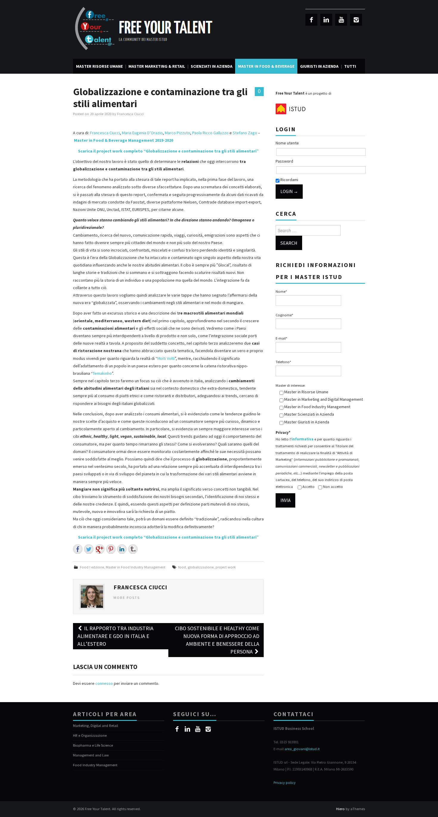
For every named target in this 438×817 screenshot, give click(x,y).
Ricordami (288, 179)
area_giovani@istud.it (302, 749)
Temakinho (102, 373)
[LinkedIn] (326, 20)
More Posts (127, 597)
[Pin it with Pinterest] (111, 549)
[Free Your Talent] (146, 29)
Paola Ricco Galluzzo (210, 132)
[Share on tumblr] (133, 549)
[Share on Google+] (100, 549)
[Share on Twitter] (89, 549)
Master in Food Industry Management (135, 567)
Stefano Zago (245, 132)
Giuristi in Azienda (319, 66)
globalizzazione (201, 567)
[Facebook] (311, 20)
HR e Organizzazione (90, 735)
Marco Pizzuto (177, 132)
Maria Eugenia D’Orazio (142, 132)
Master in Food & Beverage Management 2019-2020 (123, 140)
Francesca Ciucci (130, 114)
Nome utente (287, 143)
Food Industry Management (95, 765)
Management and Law (91, 755)
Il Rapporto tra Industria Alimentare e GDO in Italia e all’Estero (115, 636)
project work (225, 567)
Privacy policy (285, 782)
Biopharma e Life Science (93, 745)
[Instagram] (356, 20)
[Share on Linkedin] (122, 549)
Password (284, 161)
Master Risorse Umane (99, 66)
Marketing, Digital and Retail (95, 725)
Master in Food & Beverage (266, 66)
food (182, 567)
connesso (104, 683)
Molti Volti (166, 358)
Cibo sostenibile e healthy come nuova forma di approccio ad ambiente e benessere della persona (217, 640)
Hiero (340, 809)
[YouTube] (341, 20)
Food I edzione (92, 567)
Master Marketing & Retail (156, 66)
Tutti (350, 66)
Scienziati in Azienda (211, 66)
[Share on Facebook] (78, 549)
